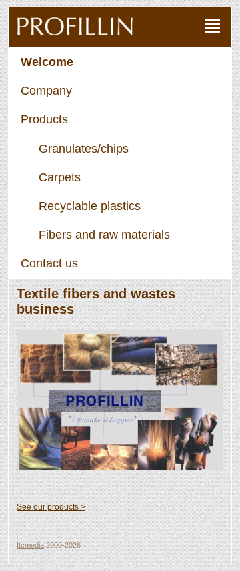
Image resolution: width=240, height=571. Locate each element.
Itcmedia (30, 545)
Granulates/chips (84, 148)
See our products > (51, 507)
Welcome (47, 62)
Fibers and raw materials (104, 234)
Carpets (60, 177)
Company (46, 90)
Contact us (49, 263)
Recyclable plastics (90, 206)
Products (44, 119)
